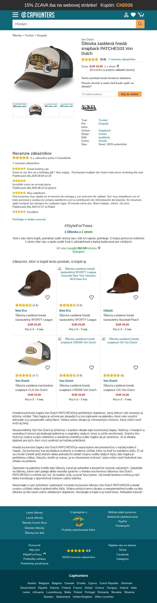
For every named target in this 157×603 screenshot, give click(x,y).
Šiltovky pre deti (34, 532)
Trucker (29, 35)
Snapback (105, 130)
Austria (32, 583)
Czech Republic (109, 583)
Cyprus (92, 583)
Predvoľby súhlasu (34, 558)
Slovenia (129, 592)
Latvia (26, 592)
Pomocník (35, 545)
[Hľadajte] (140, 24)
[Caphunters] (49, 14)
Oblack (108, 310)
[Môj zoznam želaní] (133, 14)
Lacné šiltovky (34, 517)
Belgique (44, 583)
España (42, 587)
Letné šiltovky (34, 512)
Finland (66, 587)
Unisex (103, 133)
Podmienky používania (34, 563)
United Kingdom (82, 596)
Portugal (90, 592)
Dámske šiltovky (34, 527)
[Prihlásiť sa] (126, 14)
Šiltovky (17, 35)
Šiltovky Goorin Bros (34, 522)
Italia (134, 587)
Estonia (54, 587)
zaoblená (104, 137)
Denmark (126, 583)
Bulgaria (57, 583)
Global (88, 587)
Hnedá (103, 140)
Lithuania (38, 592)
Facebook (123, 554)
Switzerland (63, 596)
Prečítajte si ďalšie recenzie (29, 219)
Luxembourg (54, 592)
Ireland (124, 587)
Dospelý (42, 35)
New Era (21, 310)
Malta (67, 592)
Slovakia (116, 592)
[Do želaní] (47, 297)
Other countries (104, 596)
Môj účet (34, 549)
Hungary (112, 587)
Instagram (122, 558)
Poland (78, 592)
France (77, 587)
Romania (103, 592)
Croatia (81, 583)
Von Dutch (87, 39)
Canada (69, 583)
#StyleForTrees (33, 554)
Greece (99, 587)
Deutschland (27, 587)
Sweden (48, 596)
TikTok (122, 549)
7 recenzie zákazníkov (121, 59)
